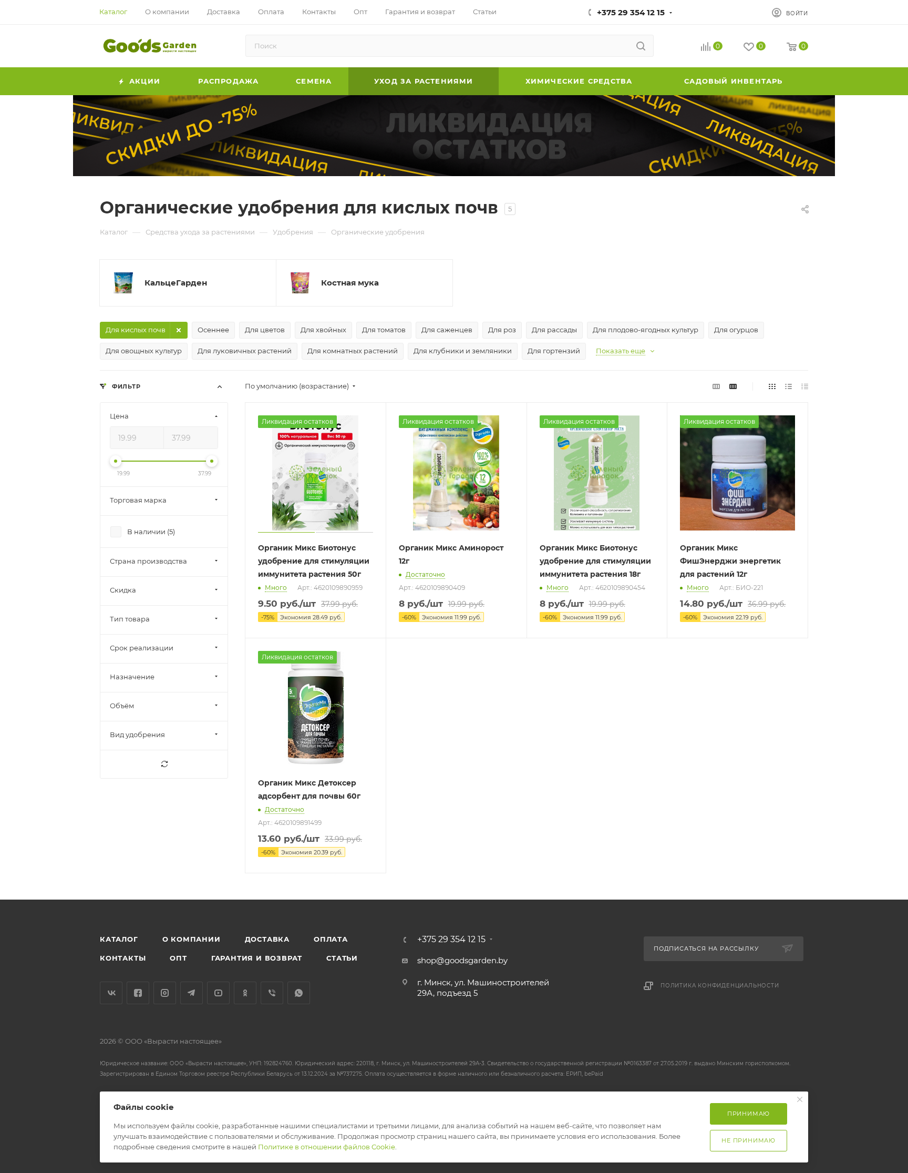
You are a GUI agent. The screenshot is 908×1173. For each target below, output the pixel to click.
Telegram (191, 993)
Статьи (342, 958)
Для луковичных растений (245, 350)
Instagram (164, 993)
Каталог (119, 939)
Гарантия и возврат (256, 958)
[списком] (788, 386)
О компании (191, 939)
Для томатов (384, 329)
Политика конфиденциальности (720, 985)
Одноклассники (245, 993)
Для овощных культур (144, 350)
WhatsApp (298, 993)
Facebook (138, 993)
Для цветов (265, 329)
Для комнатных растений (352, 350)
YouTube (218, 993)
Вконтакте (111, 993)
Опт (178, 958)
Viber (272, 993)
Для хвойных (323, 329)
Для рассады (554, 329)
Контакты (123, 958)
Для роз (502, 329)
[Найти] (641, 46)
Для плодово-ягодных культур (645, 329)
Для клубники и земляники (463, 350)
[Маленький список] (716, 386)
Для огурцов (736, 329)
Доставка (267, 939)
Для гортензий (554, 350)
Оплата (331, 939)
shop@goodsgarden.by (462, 960)
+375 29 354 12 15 (631, 12)
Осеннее (213, 329)
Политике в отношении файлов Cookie (326, 1147)
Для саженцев (446, 329)
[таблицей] (805, 386)
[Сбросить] (164, 764)
